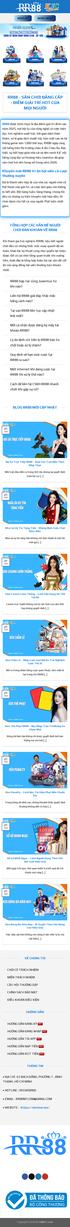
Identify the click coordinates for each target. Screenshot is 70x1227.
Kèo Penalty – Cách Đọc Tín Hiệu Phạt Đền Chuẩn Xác (35, 794)
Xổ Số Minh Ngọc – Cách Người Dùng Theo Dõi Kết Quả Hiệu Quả (35, 860)
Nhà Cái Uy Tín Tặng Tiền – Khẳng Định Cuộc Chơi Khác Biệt (35, 529)
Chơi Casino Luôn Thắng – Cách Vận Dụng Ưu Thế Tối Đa (35, 595)
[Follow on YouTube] (45, 1176)
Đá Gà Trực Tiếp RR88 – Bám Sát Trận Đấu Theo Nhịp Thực (35, 463)
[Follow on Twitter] (38, 1176)
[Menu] (5, 6)
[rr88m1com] (37, 6)
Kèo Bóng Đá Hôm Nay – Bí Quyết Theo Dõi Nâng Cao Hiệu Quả (35, 926)
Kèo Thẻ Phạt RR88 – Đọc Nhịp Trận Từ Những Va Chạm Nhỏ (35, 728)
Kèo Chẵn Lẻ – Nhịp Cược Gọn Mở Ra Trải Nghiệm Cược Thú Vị (35, 662)
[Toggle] (6, 281)
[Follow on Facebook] (25, 1176)
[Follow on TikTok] (32, 1176)
